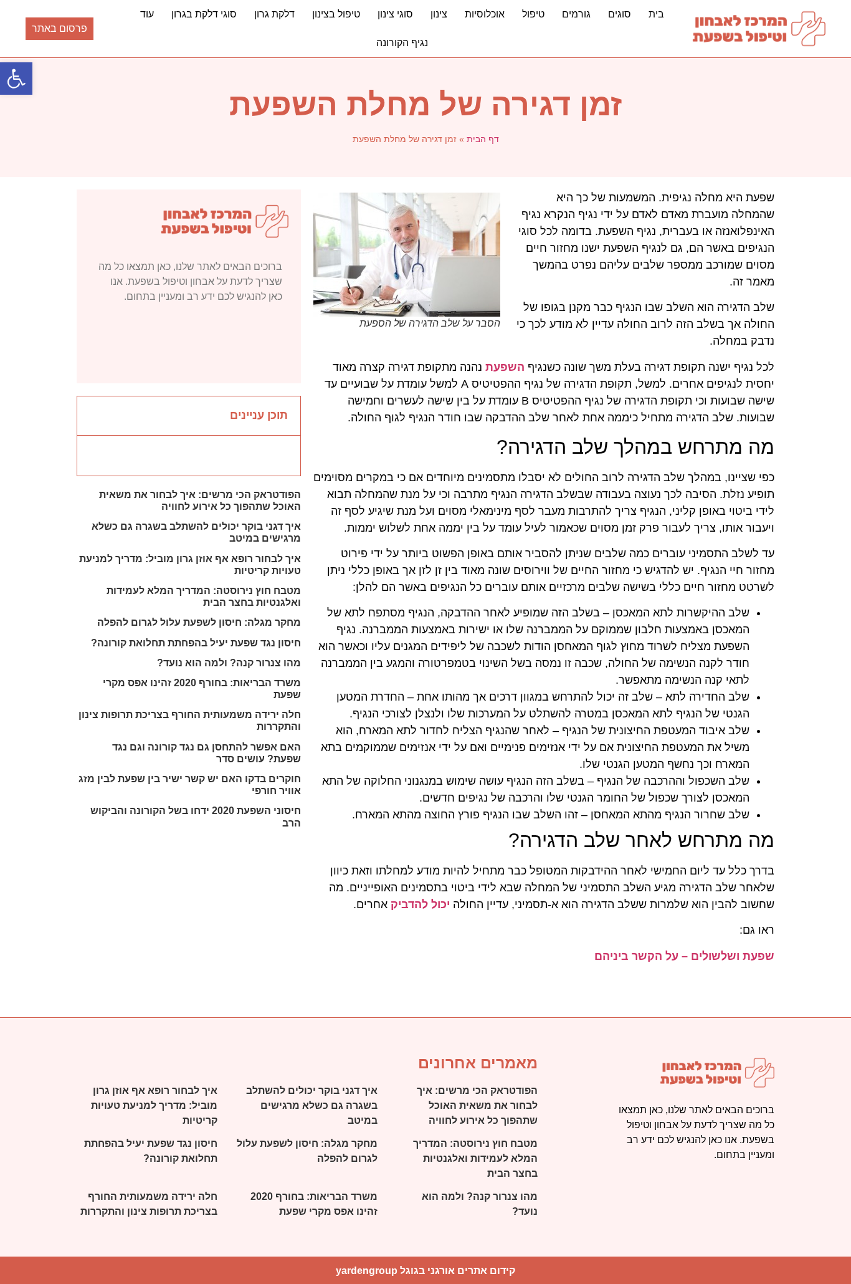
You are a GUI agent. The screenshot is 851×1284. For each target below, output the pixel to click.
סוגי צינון (395, 14)
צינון (438, 14)
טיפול (533, 14)
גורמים (576, 14)
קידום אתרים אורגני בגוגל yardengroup (425, 1270)
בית (656, 14)
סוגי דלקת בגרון (204, 14)
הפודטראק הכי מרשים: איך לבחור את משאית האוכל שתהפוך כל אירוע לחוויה (477, 1105)
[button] (93, 416)
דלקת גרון (274, 14)
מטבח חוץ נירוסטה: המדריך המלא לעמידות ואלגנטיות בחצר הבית (475, 1158)
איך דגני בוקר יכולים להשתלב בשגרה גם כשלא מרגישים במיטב (312, 1105)
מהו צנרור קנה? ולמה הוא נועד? (229, 663)
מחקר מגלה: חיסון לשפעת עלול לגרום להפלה (199, 622)
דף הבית (483, 139)
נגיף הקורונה (402, 42)
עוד (147, 14)
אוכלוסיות (485, 14)
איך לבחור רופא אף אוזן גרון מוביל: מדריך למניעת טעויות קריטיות (154, 1105)
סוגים (619, 14)
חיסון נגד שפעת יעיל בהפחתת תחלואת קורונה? (196, 643)
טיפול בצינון (336, 14)
